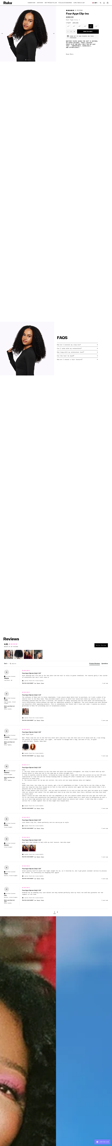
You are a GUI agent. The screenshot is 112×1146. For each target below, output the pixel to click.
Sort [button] (5, 663)
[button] (8, 654)
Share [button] (42, 683)
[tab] (94, 664)
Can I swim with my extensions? (69, 348)
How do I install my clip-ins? (69, 345)
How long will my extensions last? (70, 352)
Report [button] (38, 683)
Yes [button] (35, 683)
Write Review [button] (101, 645)
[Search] (100, 3)
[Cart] (107, 3)
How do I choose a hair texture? (69, 359)
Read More (69, 54)
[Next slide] (54, 33)
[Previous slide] (2, 33)
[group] (12, 644)
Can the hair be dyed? (65, 356)
